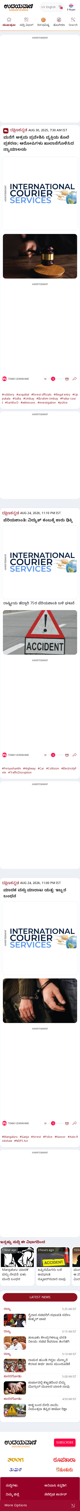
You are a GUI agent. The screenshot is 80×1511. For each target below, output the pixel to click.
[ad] (42, 193)
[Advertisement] (40, 81)
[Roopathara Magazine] (64, 1460)
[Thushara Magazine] (15, 1470)
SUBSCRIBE (64, 1443)
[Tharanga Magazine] (15, 1460)
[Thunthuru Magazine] (64, 1470)
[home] (18, 7)
